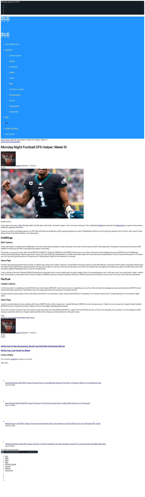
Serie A (12, 72)
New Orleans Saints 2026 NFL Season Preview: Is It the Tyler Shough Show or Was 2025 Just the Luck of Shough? (47, 403)
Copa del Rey (14, 106)
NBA (6, 117)
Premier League (15, 55)
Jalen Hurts (30, 318)
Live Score (9, 134)
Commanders (12, 142)
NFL (6, 123)
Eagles (100, 225)
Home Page (5, 140)
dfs (19, 318)
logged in (14, 359)
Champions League (16, 89)
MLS (11, 83)
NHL (6, 462)
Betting (7, 468)
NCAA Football (11, 128)
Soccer (8, 50)
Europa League (14, 95)
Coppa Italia (13, 112)
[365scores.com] (5, 21)
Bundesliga (13, 67)
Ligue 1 (11, 78)
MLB (6, 460)
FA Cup (12, 100)
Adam (18, 166)
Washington (120, 225)
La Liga (11, 61)
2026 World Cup (12, 44)
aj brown (4, 142)
